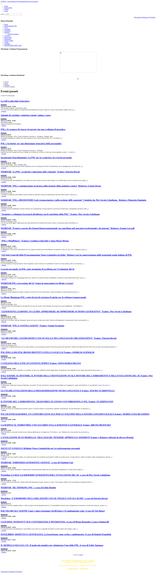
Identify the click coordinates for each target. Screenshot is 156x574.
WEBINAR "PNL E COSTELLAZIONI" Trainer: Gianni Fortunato (32, 325)
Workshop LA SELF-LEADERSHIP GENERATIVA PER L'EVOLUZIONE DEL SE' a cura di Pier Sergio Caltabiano (55, 475)
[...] (74, 110)
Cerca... (3, 14)
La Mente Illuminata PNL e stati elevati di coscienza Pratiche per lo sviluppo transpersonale (43, 297)
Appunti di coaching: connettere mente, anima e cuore (26, 115)
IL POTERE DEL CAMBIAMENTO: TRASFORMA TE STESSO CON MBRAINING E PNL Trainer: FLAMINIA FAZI (57, 401)
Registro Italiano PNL (10, 26)
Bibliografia (7, 39)
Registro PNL (8, 8)
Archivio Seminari (13, 34)
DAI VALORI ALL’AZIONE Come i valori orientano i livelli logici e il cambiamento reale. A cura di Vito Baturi (53, 511)
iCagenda (81, 555)
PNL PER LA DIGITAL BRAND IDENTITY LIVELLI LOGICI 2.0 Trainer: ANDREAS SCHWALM (47, 352)
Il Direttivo (7, 31)
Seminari (6, 32)
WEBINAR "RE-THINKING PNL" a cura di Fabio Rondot (28, 487)
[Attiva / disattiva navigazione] (1, 3)
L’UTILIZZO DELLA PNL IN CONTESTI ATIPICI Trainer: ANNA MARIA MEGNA (41, 363)
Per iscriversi (8, 37)
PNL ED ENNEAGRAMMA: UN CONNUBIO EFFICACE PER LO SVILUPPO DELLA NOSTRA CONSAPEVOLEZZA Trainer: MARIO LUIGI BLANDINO (75, 414)
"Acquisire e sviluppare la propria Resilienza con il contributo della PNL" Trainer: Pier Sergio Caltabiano (50, 214)
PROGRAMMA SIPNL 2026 (12, 45)
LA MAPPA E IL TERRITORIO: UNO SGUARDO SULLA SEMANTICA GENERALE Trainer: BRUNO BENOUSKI (56, 425)
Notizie (6, 9)
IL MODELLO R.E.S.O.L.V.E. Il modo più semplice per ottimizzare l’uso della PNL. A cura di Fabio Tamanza (52, 545)
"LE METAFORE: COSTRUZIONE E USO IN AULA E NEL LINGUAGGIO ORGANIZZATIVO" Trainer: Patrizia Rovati (58, 338)
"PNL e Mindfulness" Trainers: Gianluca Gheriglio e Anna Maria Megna (35, 241)
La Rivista (7, 36)
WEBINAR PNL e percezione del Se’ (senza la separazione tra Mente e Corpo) (37, 283)
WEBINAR (4, 287)
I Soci (6, 27)
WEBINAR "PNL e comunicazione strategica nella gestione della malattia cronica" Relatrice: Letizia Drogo (51, 186)
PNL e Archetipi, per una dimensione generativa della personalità (31, 143)
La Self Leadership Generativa (15, 101)
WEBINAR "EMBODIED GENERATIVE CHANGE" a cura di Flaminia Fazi (37, 462)
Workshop (4, 105)
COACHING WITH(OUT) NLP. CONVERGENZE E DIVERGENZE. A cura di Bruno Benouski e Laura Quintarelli (55, 522)
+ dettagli (3, 111)
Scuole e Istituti (8, 40)
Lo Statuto (7, 29)
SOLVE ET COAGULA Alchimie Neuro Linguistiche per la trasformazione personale (40, 448)
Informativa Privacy (73, 568)
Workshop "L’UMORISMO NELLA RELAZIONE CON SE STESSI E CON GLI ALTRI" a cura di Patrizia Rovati (54, 498)
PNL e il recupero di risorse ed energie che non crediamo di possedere (33, 129)
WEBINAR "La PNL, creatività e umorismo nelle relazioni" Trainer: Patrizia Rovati (40, 172)
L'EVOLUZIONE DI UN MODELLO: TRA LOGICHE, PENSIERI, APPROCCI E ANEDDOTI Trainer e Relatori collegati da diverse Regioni (67, 437)
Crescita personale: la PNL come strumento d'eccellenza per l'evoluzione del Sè (37, 269)
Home (6, 24)
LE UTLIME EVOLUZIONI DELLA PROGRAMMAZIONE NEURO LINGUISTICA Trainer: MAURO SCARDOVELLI (58, 390)
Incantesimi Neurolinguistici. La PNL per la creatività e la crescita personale (36, 157)
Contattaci (7, 44)
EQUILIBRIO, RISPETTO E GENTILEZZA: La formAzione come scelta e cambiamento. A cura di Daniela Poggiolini (56, 534)
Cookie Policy (84, 568)
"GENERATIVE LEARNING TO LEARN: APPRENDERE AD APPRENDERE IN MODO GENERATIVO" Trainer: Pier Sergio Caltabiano (66, 311)
